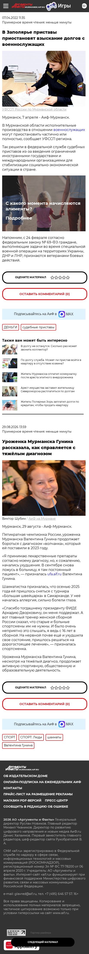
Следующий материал (43, 942)
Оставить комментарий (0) (44, 294)
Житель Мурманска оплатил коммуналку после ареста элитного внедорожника (49, 375)
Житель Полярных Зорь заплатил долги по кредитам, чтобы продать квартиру (50, 403)
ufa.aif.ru (54, 574)
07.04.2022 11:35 (13, 18)
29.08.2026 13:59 (14, 427)
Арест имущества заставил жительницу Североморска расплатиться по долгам (48, 389)
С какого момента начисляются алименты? (43, 206)
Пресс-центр (56, 800)
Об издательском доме (25, 776)
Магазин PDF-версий (22, 800)
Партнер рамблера (40, 932)
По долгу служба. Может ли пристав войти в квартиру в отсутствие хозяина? (51, 361)
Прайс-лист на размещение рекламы (38, 794)
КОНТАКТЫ (12, 788)
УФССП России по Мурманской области (34, 109)
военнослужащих (69, 130)
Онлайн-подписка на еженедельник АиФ (42, 782)
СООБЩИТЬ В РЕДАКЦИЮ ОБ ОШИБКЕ (35, 807)
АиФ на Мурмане (42, 519)
